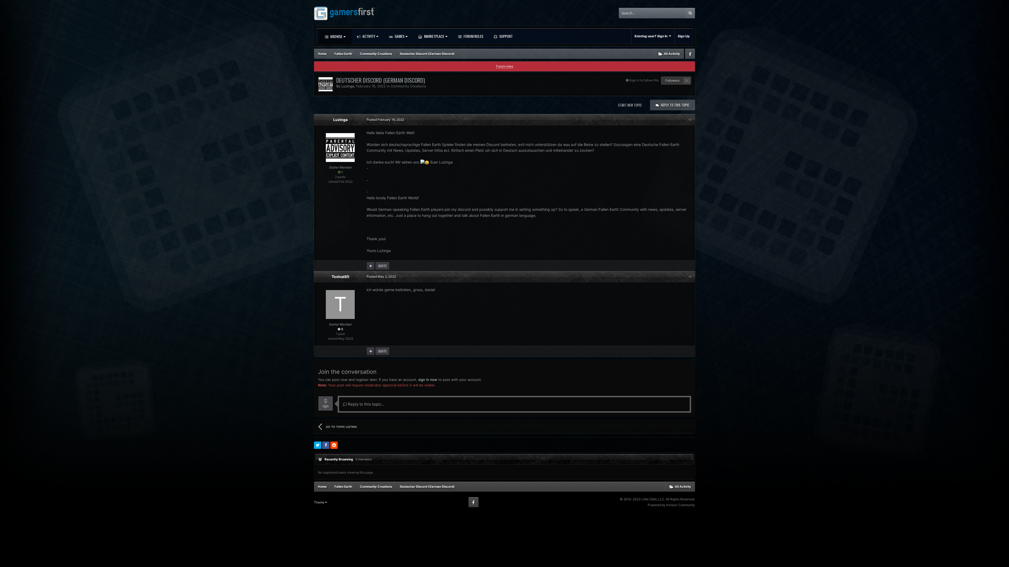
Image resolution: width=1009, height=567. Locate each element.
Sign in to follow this (644, 80)
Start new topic (630, 105)
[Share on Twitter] (317, 445)
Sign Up (684, 36)
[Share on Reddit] (334, 445)
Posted (385, 120)
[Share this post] (689, 120)
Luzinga (347, 86)
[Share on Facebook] (326, 445)
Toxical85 (340, 276)
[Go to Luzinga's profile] (325, 84)
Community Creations (408, 86)
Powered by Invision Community (671, 505)
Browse (336, 36)
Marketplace (433, 36)
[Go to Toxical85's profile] (340, 304)
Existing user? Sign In (652, 36)
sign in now (427, 379)
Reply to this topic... (365, 404)
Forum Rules (473, 36)
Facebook (690, 54)
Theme (319, 502)
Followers (672, 80)
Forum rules (504, 66)
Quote (382, 266)
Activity (368, 36)
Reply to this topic (675, 105)
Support (505, 36)
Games (399, 36)
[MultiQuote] (370, 266)
